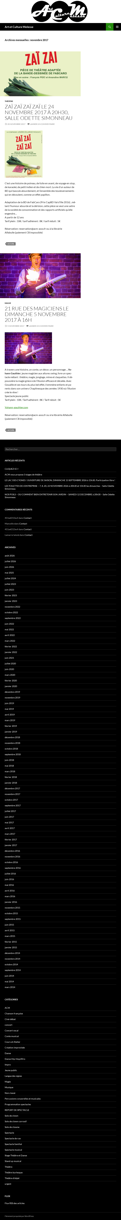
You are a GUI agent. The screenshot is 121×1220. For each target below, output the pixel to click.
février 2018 (11, 777)
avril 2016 (10, 890)
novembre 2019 (12, 697)
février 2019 (11, 726)
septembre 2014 (13, 970)
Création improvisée (15, 1047)
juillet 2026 (10, 561)
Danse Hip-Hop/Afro (15, 1059)
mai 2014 (9, 981)
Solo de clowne (12, 1127)
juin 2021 (9, 657)
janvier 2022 (11, 652)
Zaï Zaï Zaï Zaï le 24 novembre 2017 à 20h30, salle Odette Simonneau (38, 112)
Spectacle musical (13, 1149)
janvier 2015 (11, 947)
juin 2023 (9, 589)
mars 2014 (10, 987)
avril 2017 (10, 828)
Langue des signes (13, 1076)
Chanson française (14, 1013)
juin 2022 (9, 623)
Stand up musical (13, 1161)
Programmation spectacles (18, 1104)
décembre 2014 (12, 953)
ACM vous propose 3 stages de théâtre (23, 474)
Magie (8, 303)
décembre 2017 (12, 788)
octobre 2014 (11, 964)
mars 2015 (10, 936)
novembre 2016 (12, 856)
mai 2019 (9, 709)
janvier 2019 (11, 731)
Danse (8, 1053)
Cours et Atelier (12, 1042)
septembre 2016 (13, 868)
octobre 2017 (11, 799)
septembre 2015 (13, 919)
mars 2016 (10, 896)
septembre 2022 (13, 618)
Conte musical (12, 1036)
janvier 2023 (11, 601)
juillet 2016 (10, 873)
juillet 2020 (10, 663)
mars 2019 (10, 720)
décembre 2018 (12, 737)
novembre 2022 (12, 606)
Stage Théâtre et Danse (16, 1155)
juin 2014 (9, 975)
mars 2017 (10, 833)
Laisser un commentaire (42, 124)
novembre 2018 (12, 743)
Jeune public (11, 1070)
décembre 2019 (12, 692)
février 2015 (11, 941)
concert (8, 1024)
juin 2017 (9, 816)
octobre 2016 (11, 862)
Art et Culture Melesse (19, 27)
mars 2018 (10, 771)
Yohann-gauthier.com (16, 407)
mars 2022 (10, 640)
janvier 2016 (11, 902)
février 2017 (11, 839)
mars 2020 (10, 674)
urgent (8, 1183)
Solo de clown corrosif (16, 1121)
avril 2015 (10, 930)
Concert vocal (11, 1030)
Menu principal (117, 27)
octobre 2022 (11, 612)
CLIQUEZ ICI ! (12, 468)
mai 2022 (9, 629)
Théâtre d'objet (12, 1178)
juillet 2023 (10, 584)
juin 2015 (9, 924)
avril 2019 (10, 714)
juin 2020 (9, 669)
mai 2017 (9, 822)
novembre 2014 (12, 958)
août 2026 (10, 555)
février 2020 (11, 680)
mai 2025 (9, 572)
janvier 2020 (11, 686)
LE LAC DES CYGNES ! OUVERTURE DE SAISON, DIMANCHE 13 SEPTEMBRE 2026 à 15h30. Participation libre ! (60, 480)
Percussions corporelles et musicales (23, 1098)
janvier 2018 (11, 782)
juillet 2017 (10, 811)
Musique (9, 1087)
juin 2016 (9, 879)
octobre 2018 (11, 748)
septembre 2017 (13, 805)
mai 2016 (9, 885)
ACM (7, 1007)
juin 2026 (9, 567)
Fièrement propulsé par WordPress (19, 1216)
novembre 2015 (12, 907)
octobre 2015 (11, 913)
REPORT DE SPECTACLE (17, 1110)
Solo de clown (11, 1115)
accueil (10, 244)
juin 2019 (9, 703)
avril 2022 (10, 635)
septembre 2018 (13, 754)
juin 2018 (9, 760)
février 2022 (11, 646)
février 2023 (11, 595)
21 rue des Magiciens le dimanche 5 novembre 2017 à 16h (37, 314)
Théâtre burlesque (14, 1172)
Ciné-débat (10, 1019)
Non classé (10, 1093)
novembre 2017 (12, 794)
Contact (28, 518)
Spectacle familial (13, 1144)
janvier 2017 (11, 845)
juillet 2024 (10, 578)
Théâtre (9, 101)
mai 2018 (9, 765)
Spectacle (9, 1132)
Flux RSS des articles (15, 1203)
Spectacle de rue (13, 1138)
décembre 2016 (12, 851)
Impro (8, 1064)
